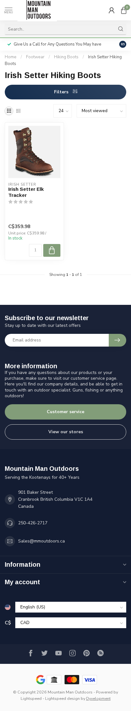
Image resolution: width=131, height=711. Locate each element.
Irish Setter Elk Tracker (26, 192)
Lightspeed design (62, 698)
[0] (123, 10)
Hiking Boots (66, 57)
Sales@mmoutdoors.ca (41, 541)
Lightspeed (31, 698)
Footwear (35, 57)
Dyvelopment (98, 698)
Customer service (65, 412)
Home (11, 57)
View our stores (65, 432)
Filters (62, 92)
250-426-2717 (32, 523)
